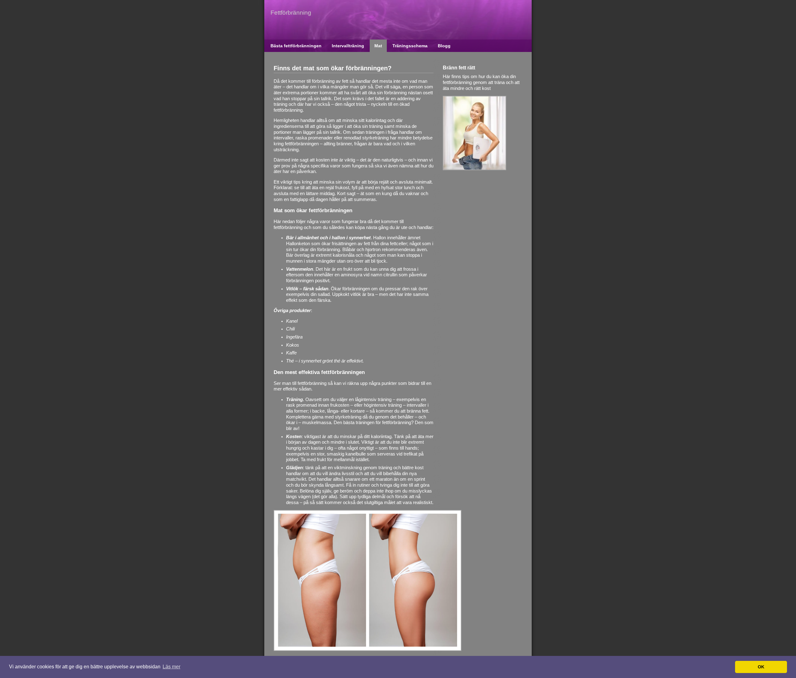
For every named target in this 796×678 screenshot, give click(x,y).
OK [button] (761, 666)
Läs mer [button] (171, 666)
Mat (378, 45)
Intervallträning (348, 45)
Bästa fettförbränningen (296, 45)
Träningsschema (410, 45)
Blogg (444, 45)
